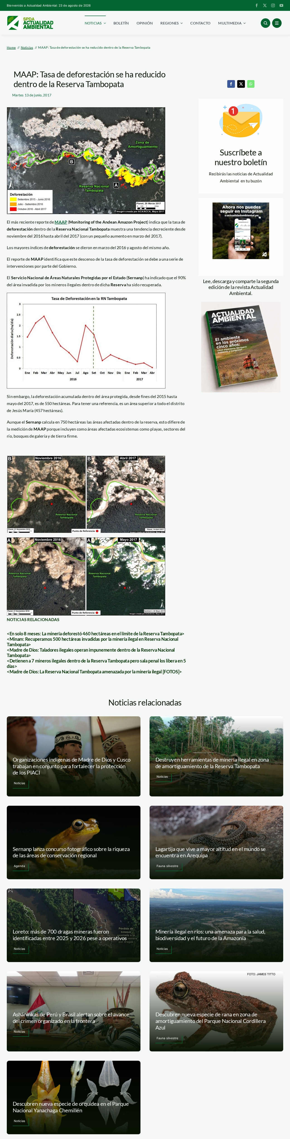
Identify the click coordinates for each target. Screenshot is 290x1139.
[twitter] (265, 5)
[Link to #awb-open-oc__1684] (277, 23)
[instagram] (273, 5)
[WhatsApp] (251, 84)
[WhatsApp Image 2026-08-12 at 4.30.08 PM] (240, 303)
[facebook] (257, 5)
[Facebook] (231, 84)
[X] (241, 84)
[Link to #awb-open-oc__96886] (265, 23)
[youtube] (281, 5)
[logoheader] (30, 17)
